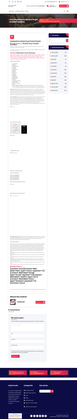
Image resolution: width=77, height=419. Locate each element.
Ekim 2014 (54, 76)
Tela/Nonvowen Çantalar (31, 406)
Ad (12, 333)
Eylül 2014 (54, 80)
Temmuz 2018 (55, 52)
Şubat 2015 (54, 62)
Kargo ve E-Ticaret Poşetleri (30, 403)
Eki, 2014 (12, 36)
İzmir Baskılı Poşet (29, 400)
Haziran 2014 (54, 90)
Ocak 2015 (54, 66)
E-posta (13, 339)
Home (42, 20)
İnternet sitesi (14, 345)
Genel (47, 20)
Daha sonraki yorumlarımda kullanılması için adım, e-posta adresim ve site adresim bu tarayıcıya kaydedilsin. (27, 351)
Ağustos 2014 (55, 83)
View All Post (39, 302)
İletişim (26, 11)
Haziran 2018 (54, 56)
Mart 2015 (54, 59)
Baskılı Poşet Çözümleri (30, 393)
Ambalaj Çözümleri (19, 11)
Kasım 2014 (54, 73)
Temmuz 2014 (55, 87)
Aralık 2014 (54, 69)
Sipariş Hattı (63, 6)
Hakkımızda (11, 11)
